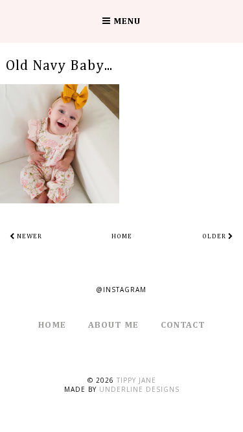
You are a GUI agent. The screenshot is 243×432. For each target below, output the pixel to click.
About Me (113, 325)
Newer (28, 236)
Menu (126, 21)
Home (121, 236)
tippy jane (136, 380)
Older (215, 236)
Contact (183, 325)
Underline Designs (139, 389)
